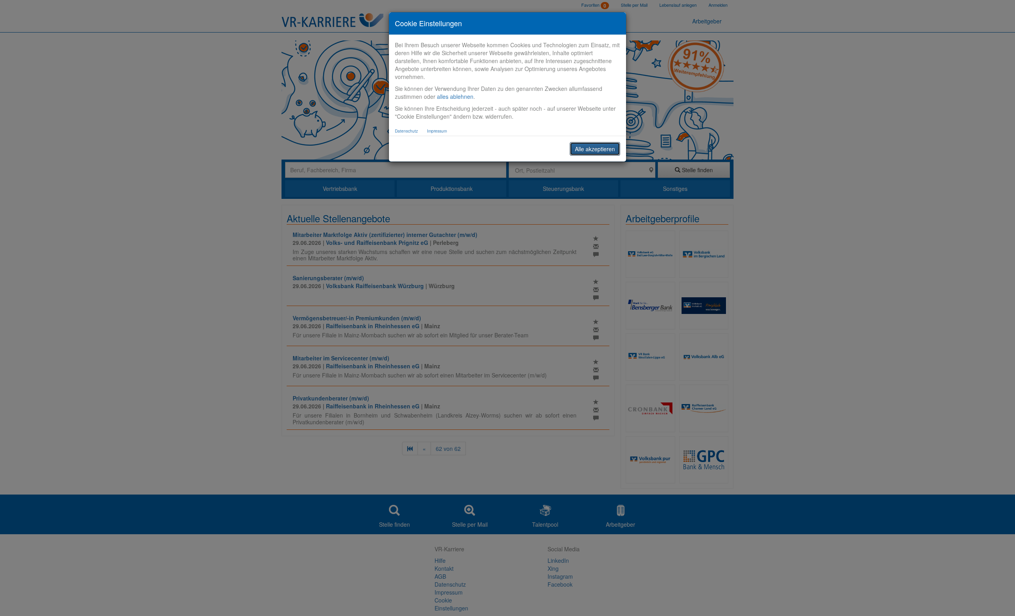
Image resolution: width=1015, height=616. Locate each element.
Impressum (437, 131)
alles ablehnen (455, 96)
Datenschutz (406, 131)
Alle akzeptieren (595, 149)
